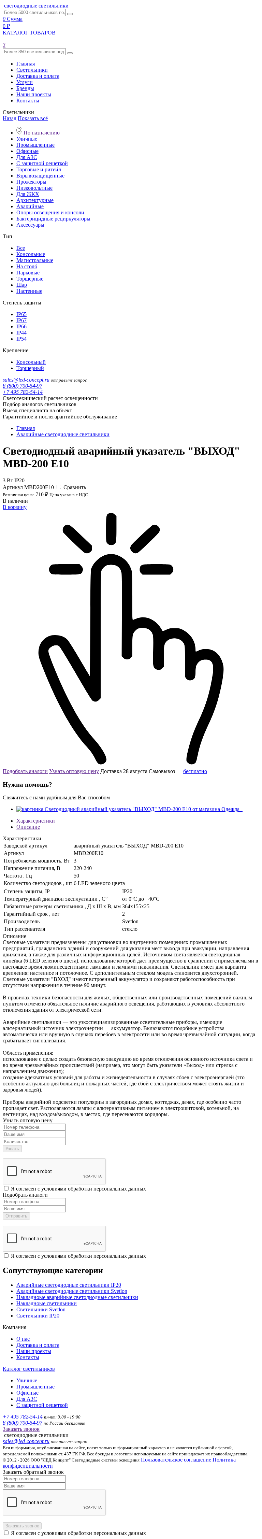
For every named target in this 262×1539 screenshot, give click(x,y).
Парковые (28, 272)
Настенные (29, 291)
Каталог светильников (29, 1369)
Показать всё (33, 118)
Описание (28, 827)
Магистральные (34, 260)
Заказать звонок (21, 1429)
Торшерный (30, 368)
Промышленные (35, 145)
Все (20, 248)
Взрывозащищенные (40, 176)
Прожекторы (31, 182)
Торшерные (29, 279)
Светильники (32, 70)
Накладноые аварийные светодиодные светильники (77, 1297)
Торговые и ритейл (38, 169)
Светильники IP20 (37, 1316)
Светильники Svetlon (41, 1309)
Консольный (31, 362)
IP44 (21, 333)
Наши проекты (33, 94)
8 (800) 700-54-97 (22, 386)
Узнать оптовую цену (74, 771)
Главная (25, 64)
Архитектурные (35, 200)
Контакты (27, 100)
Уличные (26, 139)
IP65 (21, 314)
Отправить (16, 1216)
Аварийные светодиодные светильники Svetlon (71, 1291)
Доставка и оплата (37, 76)
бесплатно (195, 771)
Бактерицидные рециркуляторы (53, 219)
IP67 (21, 320)
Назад (9, 118)
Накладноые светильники (46, 1303)
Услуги (24, 82)
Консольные (30, 254)
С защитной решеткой (42, 163)
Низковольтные (34, 188)
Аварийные (30, 206)
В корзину (15, 507)
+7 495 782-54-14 (23, 392)
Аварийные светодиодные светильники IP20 (68, 1285)
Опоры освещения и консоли (50, 212)
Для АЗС (26, 157)
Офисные (27, 151)
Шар (21, 285)
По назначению (41, 133)
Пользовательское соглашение (176, 1460)
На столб (26, 266)
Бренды (25, 88)
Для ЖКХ (27, 194)
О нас (23, 1339)
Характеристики (35, 821)
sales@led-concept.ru (26, 380)
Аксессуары (30, 225)
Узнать (12, 1148)
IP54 (21, 339)
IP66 (21, 326)
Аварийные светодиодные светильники (63, 434)
